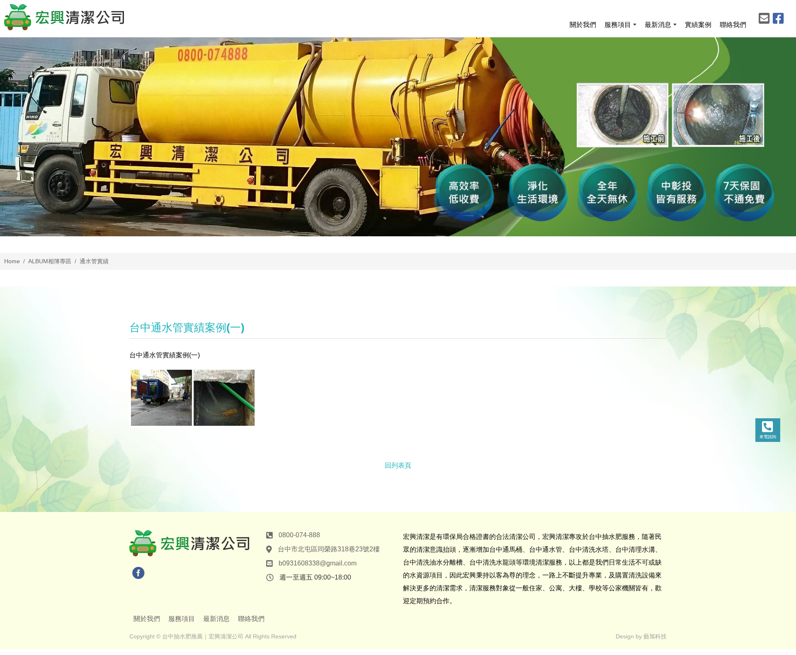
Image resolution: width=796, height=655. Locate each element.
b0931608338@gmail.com (318, 563)
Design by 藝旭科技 (641, 636)
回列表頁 (398, 465)
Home (12, 261)
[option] (398, 136)
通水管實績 (94, 261)
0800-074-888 (299, 535)
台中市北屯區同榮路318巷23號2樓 (329, 549)
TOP (770, 559)
